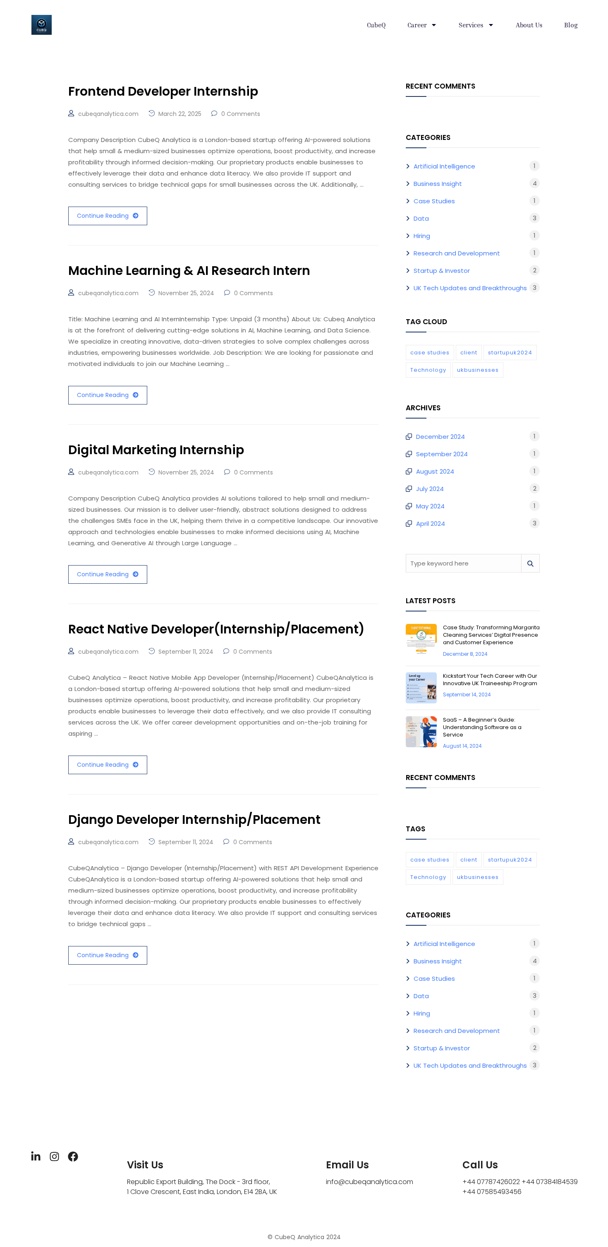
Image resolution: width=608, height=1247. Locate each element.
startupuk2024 (510, 352)
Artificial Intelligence (444, 166)
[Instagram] (54, 1156)
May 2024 (430, 506)
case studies (430, 352)
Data (421, 218)
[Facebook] (73, 1156)
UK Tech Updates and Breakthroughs (470, 288)
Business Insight (438, 183)
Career (417, 25)
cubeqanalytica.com (108, 114)
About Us (529, 25)
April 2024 (430, 523)
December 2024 (440, 436)
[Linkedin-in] (36, 1156)
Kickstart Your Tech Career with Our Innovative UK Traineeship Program (490, 679)
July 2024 (430, 488)
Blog (570, 25)
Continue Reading (103, 216)
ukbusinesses (478, 370)
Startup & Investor (442, 270)
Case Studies (434, 201)
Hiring (422, 235)
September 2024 (442, 454)
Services (471, 25)
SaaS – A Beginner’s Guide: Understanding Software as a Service (482, 727)
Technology (428, 370)
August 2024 (435, 471)
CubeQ (376, 25)
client (468, 352)
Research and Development (457, 253)
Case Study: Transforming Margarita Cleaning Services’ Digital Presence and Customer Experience (491, 635)
